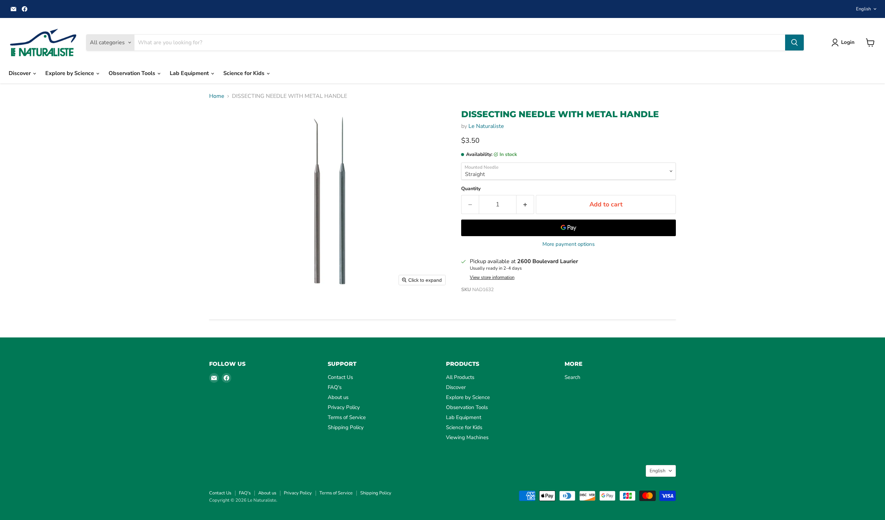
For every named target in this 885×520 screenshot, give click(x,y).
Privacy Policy (344, 407)
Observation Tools (133, 73)
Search (572, 377)
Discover (20, 73)
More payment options (568, 244)
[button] (844, 42)
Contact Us (340, 377)
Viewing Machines (467, 437)
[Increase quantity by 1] (525, 204)
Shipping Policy (346, 427)
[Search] (794, 42)
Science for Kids (244, 73)
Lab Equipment (190, 73)
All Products (460, 377)
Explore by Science (70, 73)
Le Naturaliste (486, 126)
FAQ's (335, 387)
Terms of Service (347, 417)
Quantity (471, 189)
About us (338, 397)
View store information (492, 277)
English (863, 9)
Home (216, 96)
